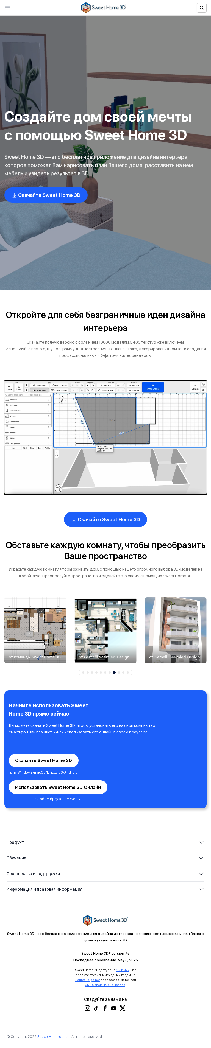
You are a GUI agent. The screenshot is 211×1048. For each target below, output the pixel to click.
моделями (121, 342)
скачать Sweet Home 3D (52, 725)
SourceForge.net (87, 980)
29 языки (122, 970)
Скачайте (35, 342)
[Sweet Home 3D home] (104, 7)
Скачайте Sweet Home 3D (48, 195)
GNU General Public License (105, 985)
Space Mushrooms (52, 1036)
